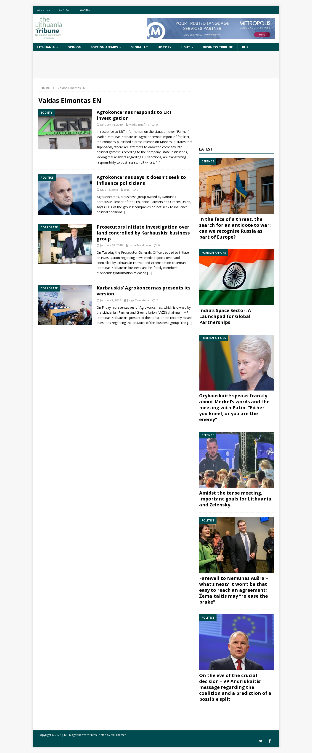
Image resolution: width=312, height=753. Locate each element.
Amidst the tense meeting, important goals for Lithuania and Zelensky (235, 499)
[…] (158, 162)
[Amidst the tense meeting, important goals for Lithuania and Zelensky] (236, 460)
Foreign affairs (104, 47)
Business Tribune (218, 47)
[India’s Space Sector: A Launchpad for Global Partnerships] (236, 277)
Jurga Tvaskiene (140, 245)
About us (43, 9)
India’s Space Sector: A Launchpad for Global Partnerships (225, 316)
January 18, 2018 (111, 245)
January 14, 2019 (111, 124)
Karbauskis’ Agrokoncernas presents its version (143, 291)
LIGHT (185, 47)
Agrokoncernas (150, 137)
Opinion (74, 47)
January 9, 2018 (110, 300)
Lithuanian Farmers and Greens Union (162, 202)
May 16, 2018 (109, 190)
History (164, 47)
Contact (65, 9)
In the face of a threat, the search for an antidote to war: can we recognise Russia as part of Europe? (235, 228)
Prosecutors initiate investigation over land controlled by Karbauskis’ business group (143, 233)
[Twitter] (261, 741)
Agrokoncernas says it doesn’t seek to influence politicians (141, 180)
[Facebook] (270, 741)
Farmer (182, 131)
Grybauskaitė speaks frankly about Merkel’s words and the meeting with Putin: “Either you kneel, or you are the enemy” (234, 407)
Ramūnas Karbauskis (122, 137)
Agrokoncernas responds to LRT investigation (134, 115)
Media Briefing (139, 124)
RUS (245, 47)
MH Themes (118, 735)
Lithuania (46, 47)
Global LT (139, 47)
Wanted (85, 9)
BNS (127, 190)
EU (144, 157)
